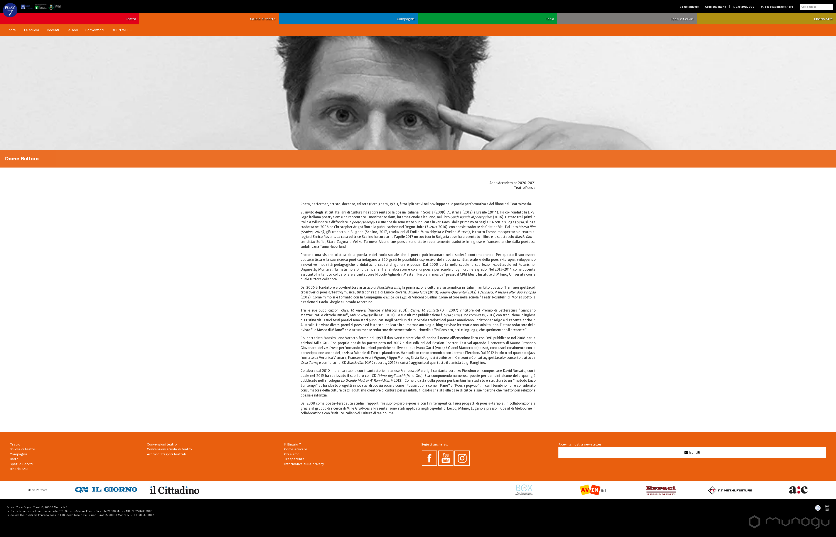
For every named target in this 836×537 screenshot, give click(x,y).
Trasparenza (294, 459)
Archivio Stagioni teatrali (166, 454)
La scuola (31, 30)
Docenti (53, 30)
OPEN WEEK (122, 30)
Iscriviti (694, 452)
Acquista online (715, 6)
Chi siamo (291, 454)
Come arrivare (689, 6)
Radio (549, 19)
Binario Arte (823, 19)
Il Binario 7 (292, 444)
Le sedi (72, 30)
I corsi (11, 30)
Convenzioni (94, 30)
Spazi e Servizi (682, 19)
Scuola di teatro (262, 19)
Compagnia (406, 19)
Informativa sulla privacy (304, 464)
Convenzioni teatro (162, 444)
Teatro (131, 19)
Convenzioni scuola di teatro (169, 449)
